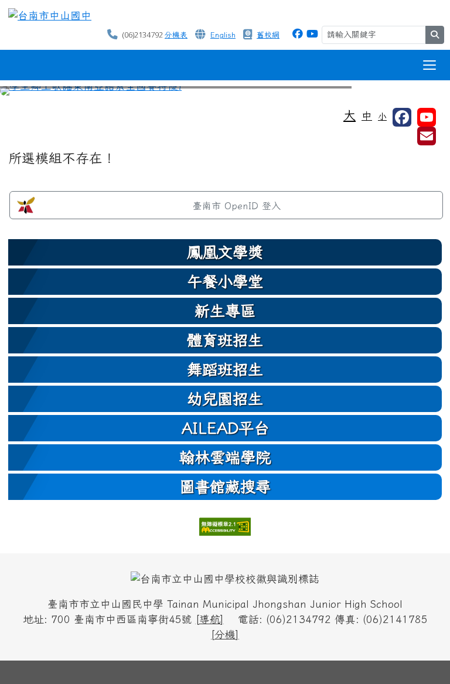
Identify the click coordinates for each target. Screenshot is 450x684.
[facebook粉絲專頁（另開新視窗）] (402, 117)
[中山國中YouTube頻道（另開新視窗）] (312, 34)
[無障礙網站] (225, 525)
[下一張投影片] (422, 93)
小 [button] (382, 116)
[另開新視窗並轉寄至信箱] (426, 136)
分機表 (176, 35)
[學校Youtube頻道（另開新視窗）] (426, 117)
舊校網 (268, 35)
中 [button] (367, 116)
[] (210, 619)
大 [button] (349, 115)
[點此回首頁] (225, 91)
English (223, 35)
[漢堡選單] (429, 65)
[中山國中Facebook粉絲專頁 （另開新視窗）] (297, 34)
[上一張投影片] (28, 93)
